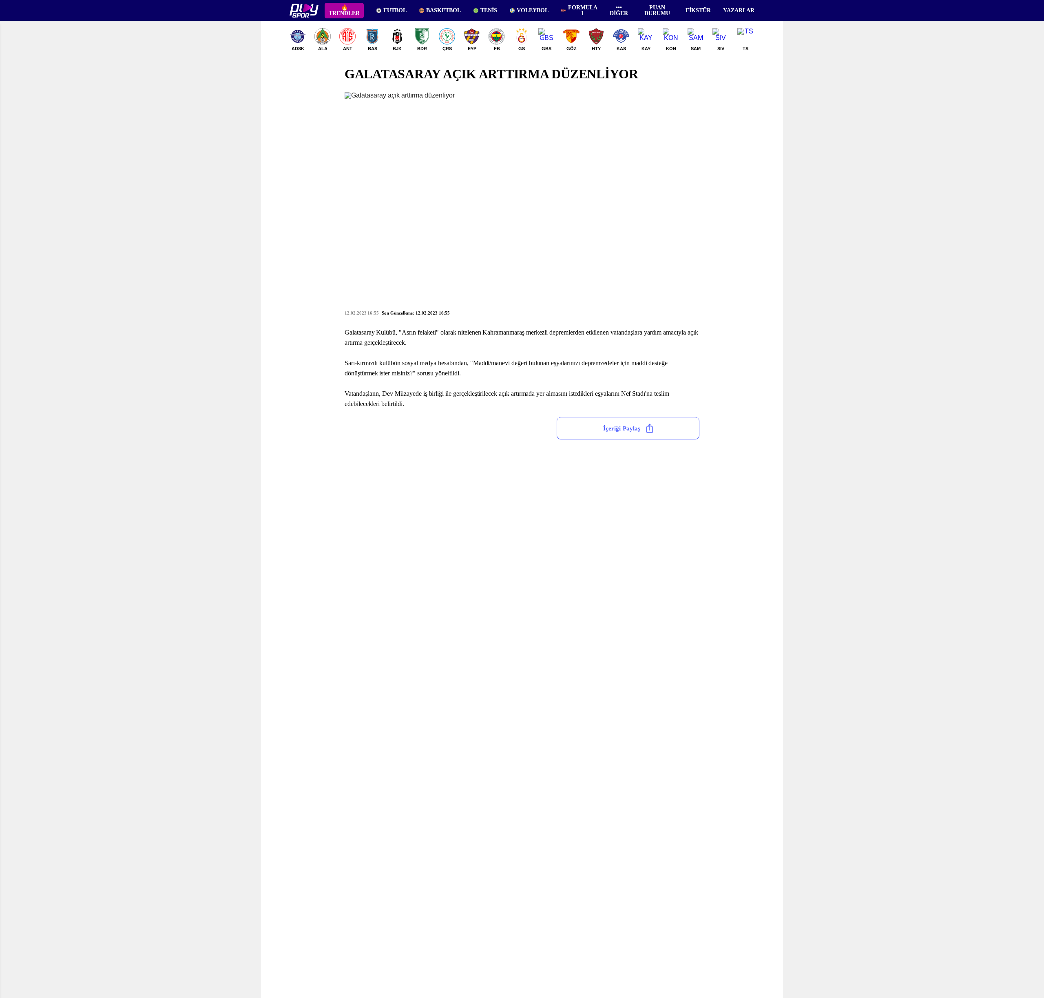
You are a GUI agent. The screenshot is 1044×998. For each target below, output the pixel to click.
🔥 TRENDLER (344, 10)
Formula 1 (582, 10)
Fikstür (698, 10)
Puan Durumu (657, 10)
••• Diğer (619, 10)
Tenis (488, 10)
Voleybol (533, 10)
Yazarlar (738, 10)
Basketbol (443, 10)
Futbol (395, 10)
